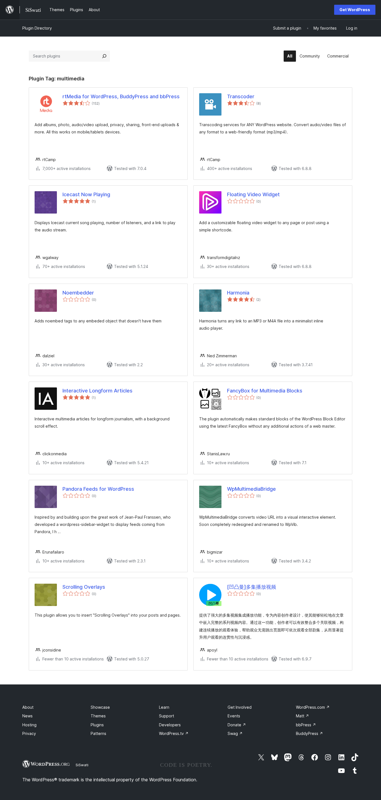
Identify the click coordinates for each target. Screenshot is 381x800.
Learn (164, 707)
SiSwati (82, 765)
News (27, 715)
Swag (235, 733)
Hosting (29, 724)
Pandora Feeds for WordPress (98, 489)
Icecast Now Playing (86, 194)
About (27, 707)
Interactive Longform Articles (97, 391)
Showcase (100, 707)
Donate (237, 724)
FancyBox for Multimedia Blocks (264, 391)
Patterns (98, 733)
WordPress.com (313, 707)
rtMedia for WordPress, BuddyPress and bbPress (121, 96)
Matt (302, 715)
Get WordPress (354, 9)
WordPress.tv (174, 733)
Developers (170, 724)
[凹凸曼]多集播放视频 (251, 587)
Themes (98, 715)
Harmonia (238, 293)
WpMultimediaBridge (251, 489)
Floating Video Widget (253, 194)
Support (166, 715)
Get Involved (240, 707)
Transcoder (240, 96)
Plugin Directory (37, 28)
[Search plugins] (104, 56)
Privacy (29, 733)
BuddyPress (309, 733)
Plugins (97, 724)
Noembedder (78, 293)
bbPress (306, 724)
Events (234, 715)
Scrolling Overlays (83, 587)
